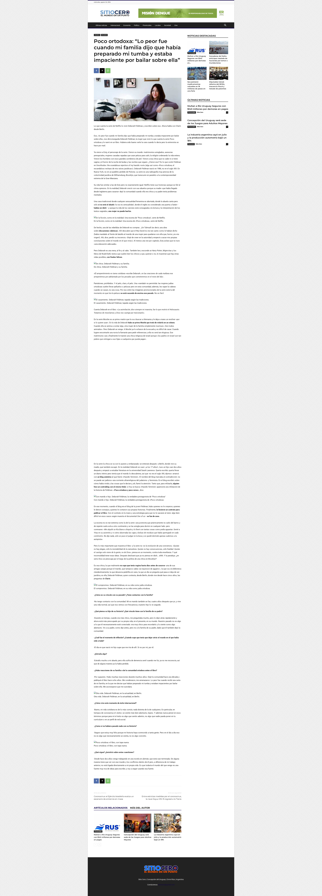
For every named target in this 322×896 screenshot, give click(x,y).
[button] (225, 26)
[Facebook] (96, 70)
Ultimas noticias (101, 25)
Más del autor (140, 807)
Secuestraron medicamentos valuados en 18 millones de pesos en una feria (196, 86)
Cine (175, 25)
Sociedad (167, 25)
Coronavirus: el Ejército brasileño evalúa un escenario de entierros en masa (114, 797)
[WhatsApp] (107, 70)
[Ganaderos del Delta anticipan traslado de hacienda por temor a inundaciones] (218, 47)
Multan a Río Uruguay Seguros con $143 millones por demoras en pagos (107, 837)
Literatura (97, 35)
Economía (126, 25)
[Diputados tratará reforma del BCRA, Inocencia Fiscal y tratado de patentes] (218, 73)
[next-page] (99, 844)
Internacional (115, 25)
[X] (102, 70)
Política (136, 25)
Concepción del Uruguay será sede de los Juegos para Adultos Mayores (137, 837)
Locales (158, 25)
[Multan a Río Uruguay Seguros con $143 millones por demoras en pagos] (107, 823)
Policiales (191, 78)
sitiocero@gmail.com (166, 885)
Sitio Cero (200, 112)
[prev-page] (95, 844)
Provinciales (147, 25)
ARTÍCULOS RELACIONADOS (110, 807)
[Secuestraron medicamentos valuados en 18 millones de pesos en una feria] (197, 73)
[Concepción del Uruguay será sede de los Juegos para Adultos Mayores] (137, 823)
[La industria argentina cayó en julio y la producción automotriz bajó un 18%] (167, 823)
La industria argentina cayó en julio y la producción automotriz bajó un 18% (167, 837)
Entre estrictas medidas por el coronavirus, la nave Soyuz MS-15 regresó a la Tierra (161, 797)
